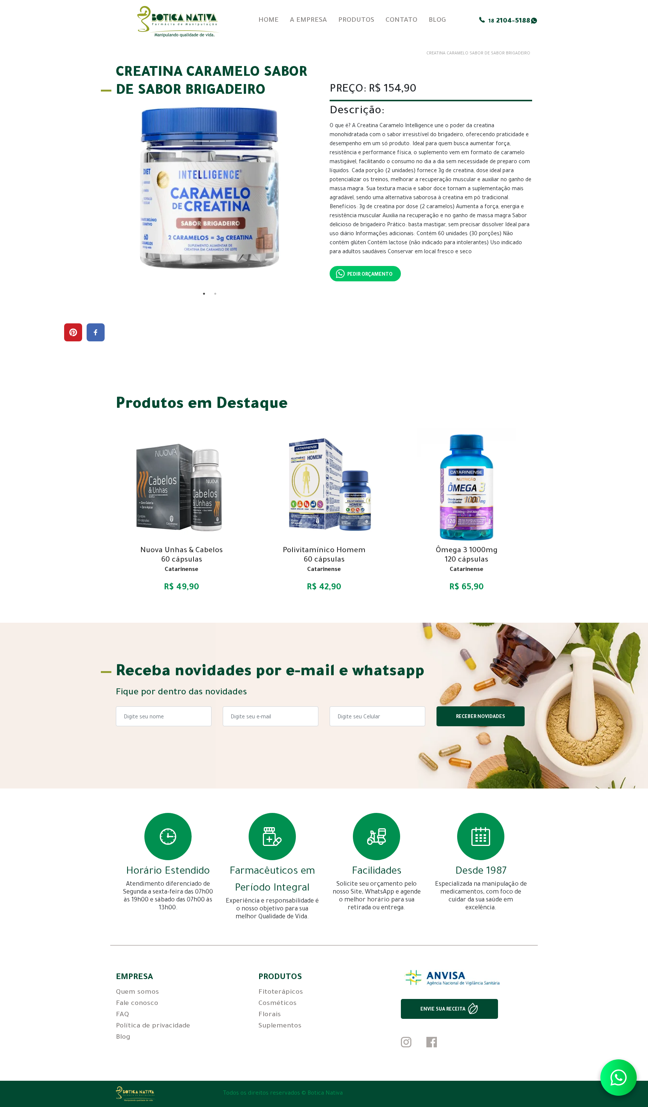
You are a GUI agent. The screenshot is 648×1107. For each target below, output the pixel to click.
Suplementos (280, 1026)
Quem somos (137, 992)
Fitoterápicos (280, 992)
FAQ (122, 1015)
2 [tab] (215, 293)
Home (268, 20)
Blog (437, 20)
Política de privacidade (153, 1026)
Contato (401, 20)
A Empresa (308, 20)
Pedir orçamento (370, 275)
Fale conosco (137, 1004)
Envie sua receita (442, 1009)
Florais (269, 1015)
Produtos (356, 20)
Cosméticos (277, 1004)
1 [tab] (204, 293)
